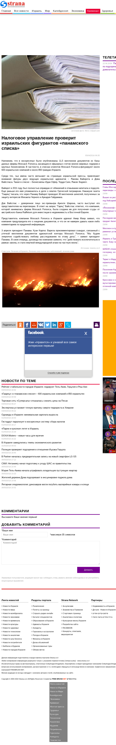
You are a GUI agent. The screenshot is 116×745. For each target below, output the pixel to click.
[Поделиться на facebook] (27, 325)
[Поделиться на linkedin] (54, 325)
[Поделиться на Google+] (61, 325)
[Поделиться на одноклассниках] (20, 325)
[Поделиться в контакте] (41, 325)
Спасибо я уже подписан (58, 373)
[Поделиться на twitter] (48, 325)
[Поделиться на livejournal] (68, 325)
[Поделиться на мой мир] (34, 325)
